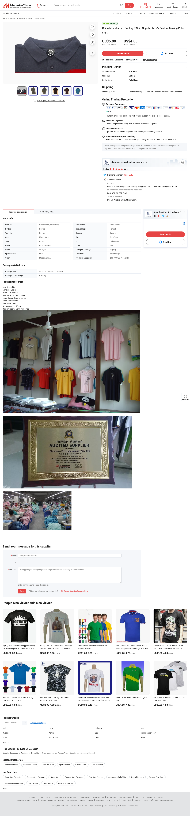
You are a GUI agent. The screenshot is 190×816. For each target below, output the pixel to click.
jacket (5, 737)
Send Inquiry (123, 53)
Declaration (122, 806)
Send (22, 591)
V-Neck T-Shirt (80, 764)
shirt (143, 737)
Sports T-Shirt (64, 764)
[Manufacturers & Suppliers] (17, 5)
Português (52, 800)
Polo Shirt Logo (137, 777)
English (34, 800)
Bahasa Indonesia (166, 800)
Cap (96, 733)
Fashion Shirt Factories (74, 777)
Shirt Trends (48, 783)
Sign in (184, 7)
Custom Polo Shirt (156, 777)
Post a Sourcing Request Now (74, 591)
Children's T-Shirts (30, 764)
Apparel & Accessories (17, 18)
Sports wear (54, 737)
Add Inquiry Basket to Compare (51, 100)
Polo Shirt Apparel (96, 777)
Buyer (128, 13)
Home (5, 18)
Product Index (140, 797)
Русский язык (72, 800)
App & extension (155, 13)
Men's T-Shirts (40, 18)
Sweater (6, 733)
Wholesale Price (98, 797)
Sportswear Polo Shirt (117, 777)
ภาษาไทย (137, 800)
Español (43, 800)
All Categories (11, 13)
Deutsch (90, 800)
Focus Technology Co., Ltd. (78, 806)
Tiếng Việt (154, 800)
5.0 (155, 216)
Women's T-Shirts (11, 764)
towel (97, 737)
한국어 (116, 800)
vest (143, 728)
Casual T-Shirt (97, 764)
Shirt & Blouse (48, 764)
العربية (109, 800)
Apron (51, 733)
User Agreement (109, 806)
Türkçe (145, 800)
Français (61, 800)
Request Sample (150, 60)
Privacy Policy (133, 806)
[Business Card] (184, 223)
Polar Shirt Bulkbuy (66, 783)
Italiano (82, 800)
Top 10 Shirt (33, 783)
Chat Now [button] (168, 53)
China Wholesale (84, 797)
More (5, 788)
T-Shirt (30, 18)
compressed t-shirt (148, 733)
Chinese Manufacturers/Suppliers (64, 797)
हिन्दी (129, 800)
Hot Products (31, 797)
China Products (44, 797)
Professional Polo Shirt (14, 783)
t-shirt (51, 728)
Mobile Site (151, 797)
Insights (160, 797)
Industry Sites (111, 797)
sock (4, 728)
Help (141, 13)
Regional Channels (125, 797)
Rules (186, 13)
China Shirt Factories (13, 777)
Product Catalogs (39, 723)
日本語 (123, 800)
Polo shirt (99, 728)
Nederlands (100, 800)
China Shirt (55, 777)
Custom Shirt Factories (36, 777)
